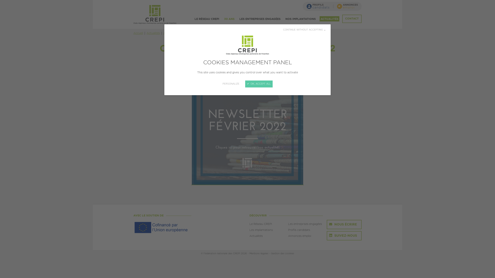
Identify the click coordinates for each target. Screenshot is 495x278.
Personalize (231, 84)
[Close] (247, 139)
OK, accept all (260, 84)
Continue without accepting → (304, 30)
